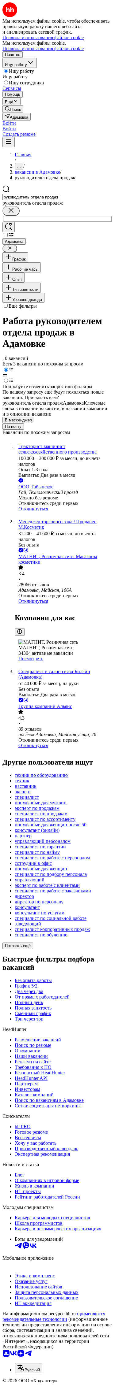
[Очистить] (11, 211)
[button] (9, 123)
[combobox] (30, 197)
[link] (12, 109)
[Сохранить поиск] (8, 227)
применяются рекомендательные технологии (53, 1316)
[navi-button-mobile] (8, 142)
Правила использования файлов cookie (43, 48)
